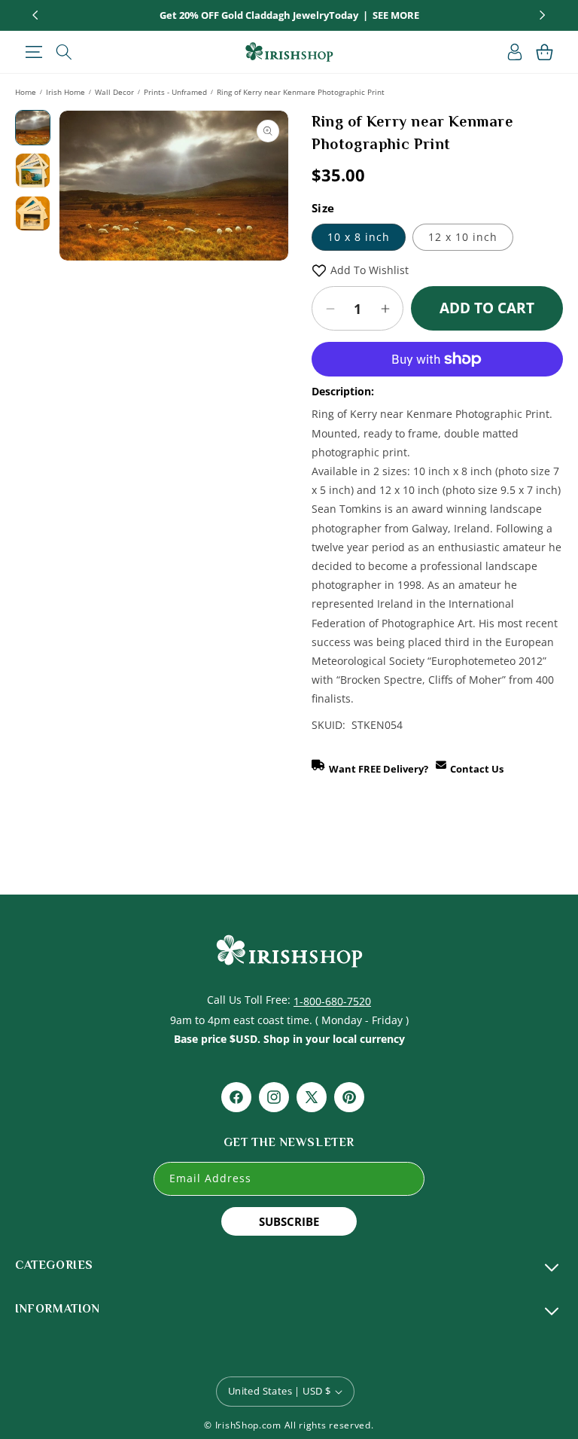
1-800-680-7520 (332, 1001)
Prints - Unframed (175, 92)
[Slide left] (77, 247)
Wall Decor (114, 92)
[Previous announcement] (35, 15)
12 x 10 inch (462, 237)
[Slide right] (270, 247)
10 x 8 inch (358, 237)
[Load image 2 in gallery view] (32, 170)
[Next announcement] (542, 15)
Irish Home (65, 92)
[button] (33, 52)
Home (25, 92)
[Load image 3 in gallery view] (32, 213)
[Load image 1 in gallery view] (32, 127)
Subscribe (289, 1221)
